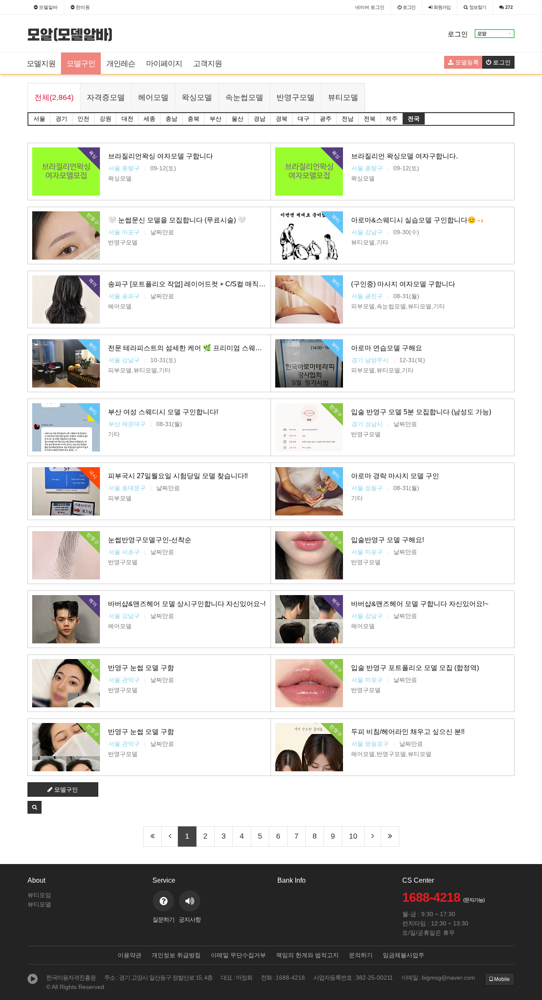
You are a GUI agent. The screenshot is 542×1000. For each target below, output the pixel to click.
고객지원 (207, 63)
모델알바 (48, 7)
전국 (414, 118)
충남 (171, 118)
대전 (127, 118)
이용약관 (129, 955)
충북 (193, 118)
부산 (215, 118)
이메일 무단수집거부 (238, 955)
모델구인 (80, 63)
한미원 (82, 7)
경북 (282, 118)
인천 (83, 118)
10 (353, 836)
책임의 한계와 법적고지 (307, 955)
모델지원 (41, 63)
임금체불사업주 (403, 955)
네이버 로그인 (369, 7)
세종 (149, 118)
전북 (370, 118)
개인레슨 (120, 63)
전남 (348, 118)
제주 (392, 118)
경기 (61, 118)
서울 (39, 118)
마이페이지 (164, 63)
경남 (259, 118)
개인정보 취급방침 (176, 955)
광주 (326, 118)
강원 (105, 118)
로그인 (458, 34)
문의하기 (361, 955)
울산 (237, 118)
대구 (304, 118)
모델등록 (466, 62)
